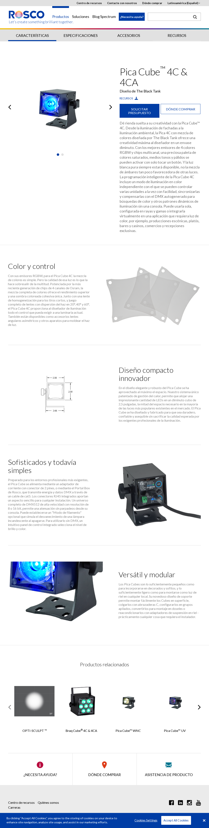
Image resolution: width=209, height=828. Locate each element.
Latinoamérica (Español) (183, 3)
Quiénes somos (48, 802)
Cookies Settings (146, 820)
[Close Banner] (204, 820)
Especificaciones (80, 35)
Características (32, 35)
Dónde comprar (152, 3)
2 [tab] (62, 154)
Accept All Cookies (176, 820)
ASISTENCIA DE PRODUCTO (169, 774)
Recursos (177, 35)
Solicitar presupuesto (139, 111)
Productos (60, 16)
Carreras (14, 807)
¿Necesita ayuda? (131, 17)
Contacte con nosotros (122, 3)
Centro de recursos (89, 3)
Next (110, 107)
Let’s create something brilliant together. (27, 22)
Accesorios (128, 35)
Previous (9, 107)
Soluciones (80, 16)
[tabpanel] (60, 107)
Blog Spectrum (104, 16)
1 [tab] (58, 154)
